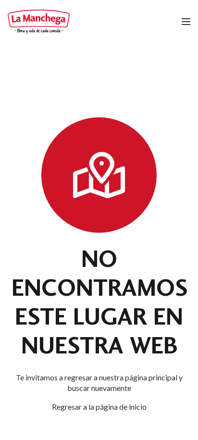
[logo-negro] (39, 22)
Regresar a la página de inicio (99, 406)
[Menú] (186, 22)
